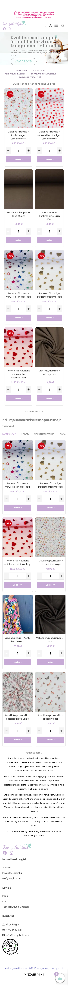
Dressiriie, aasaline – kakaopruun (50, 372)
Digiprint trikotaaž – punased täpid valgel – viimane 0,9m (49, 135)
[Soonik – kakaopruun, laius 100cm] (18, 188)
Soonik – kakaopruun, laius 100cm (18, 214)
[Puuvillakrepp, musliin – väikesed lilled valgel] (50, 537)
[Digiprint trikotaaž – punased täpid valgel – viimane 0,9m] (49, 108)
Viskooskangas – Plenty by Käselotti (17, 639)
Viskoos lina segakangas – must (50, 639)
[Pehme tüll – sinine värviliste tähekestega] (18, 269)
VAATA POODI (24, 61)
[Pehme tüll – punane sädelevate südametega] (18, 347)
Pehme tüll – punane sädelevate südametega (18, 374)
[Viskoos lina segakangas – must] (50, 614)
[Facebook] (4, 29)
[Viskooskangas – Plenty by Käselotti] (18, 614)
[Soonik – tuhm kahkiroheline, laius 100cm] (49, 188)
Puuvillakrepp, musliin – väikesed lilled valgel (50, 562)
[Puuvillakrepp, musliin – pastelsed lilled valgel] (18, 691)
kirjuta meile (49, 776)
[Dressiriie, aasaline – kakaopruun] (49, 347)
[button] (56, 26)
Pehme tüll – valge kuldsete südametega (49, 295)
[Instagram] (9, 29)
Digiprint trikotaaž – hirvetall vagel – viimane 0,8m (18, 135)
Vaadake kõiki (32, 752)
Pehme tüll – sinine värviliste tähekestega (18, 295)
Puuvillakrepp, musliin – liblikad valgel (50, 717)
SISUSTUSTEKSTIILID (44, 434)
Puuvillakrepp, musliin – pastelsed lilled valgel (17, 717)
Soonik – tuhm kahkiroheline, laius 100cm (49, 216)
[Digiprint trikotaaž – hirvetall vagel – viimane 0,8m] (18, 108)
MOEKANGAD (9, 434)
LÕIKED (25, 434)
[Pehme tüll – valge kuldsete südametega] (49, 269)
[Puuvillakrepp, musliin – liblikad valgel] (50, 691)
